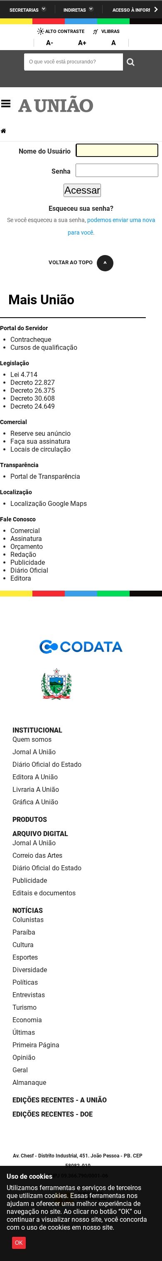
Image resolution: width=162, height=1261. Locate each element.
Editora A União (35, 777)
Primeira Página (35, 1045)
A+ (82, 43)
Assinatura (26, 539)
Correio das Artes (37, 855)
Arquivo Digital (40, 834)
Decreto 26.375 (32, 390)
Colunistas (28, 920)
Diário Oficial (29, 570)
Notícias (27, 911)
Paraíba (23, 932)
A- (49, 43)
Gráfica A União (35, 802)
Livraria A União (35, 789)
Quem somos (32, 739)
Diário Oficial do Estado (46, 764)
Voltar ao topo (71, 262)
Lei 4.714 (23, 375)
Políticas (25, 982)
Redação (23, 554)
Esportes (25, 957)
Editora (20, 578)
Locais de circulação (40, 449)
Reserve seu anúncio (40, 433)
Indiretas (75, 10)
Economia (27, 1020)
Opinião (23, 1057)
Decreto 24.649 (32, 406)
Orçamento (26, 547)
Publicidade (27, 562)
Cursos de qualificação (43, 347)
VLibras (110, 31)
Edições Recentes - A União (59, 1100)
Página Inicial (4, 131)
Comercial (25, 531)
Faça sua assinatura (40, 441)
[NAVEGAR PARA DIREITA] (156, 9)
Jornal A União (34, 752)
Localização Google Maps (48, 504)
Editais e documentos (44, 893)
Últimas (23, 1032)
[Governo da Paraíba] (81, 699)
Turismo (24, 1007)
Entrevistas (28, 995)
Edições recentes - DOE (52, 1114)
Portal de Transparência (45, 476)
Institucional (37, 730)
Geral (20, 1070)
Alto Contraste (64, 31)
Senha (61, 171)
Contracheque (30, 340)
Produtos (29, 820)
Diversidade (29, 970)
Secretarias (24, 10)
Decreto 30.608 (32, 398)
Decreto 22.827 (32, 383)
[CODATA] (81, 650)
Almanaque (29, 1083)
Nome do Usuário (45, 151)
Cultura (23, 945)
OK (19, 1243)
